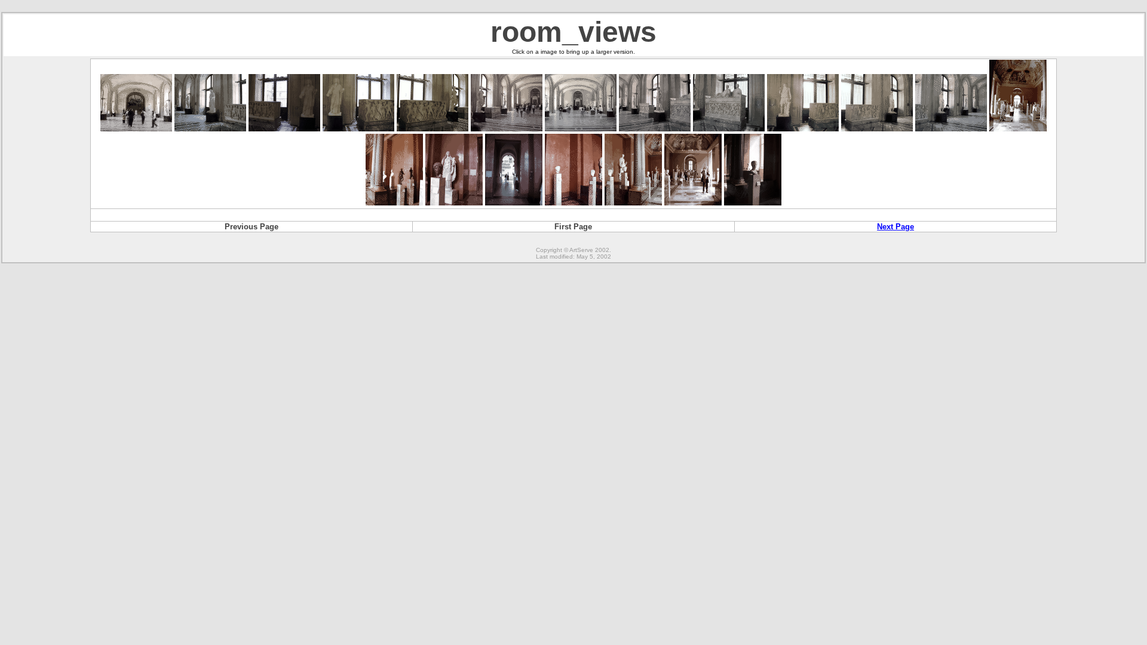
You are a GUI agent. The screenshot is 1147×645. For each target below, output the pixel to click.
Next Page (895, 226)
